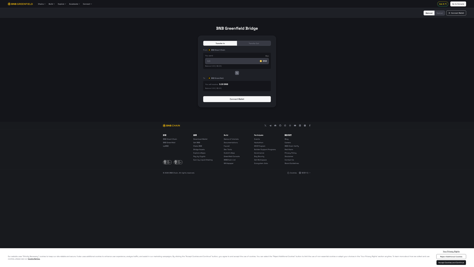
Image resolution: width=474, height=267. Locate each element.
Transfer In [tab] (220, 43)
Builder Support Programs (265, 149)
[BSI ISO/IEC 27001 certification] (167, 162)
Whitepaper (228, 163)
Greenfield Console (232, 156)
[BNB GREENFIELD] (20, 4)
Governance (259, 153)
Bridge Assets (199, 149)
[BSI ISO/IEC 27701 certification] (178, 162)
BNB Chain (173, 173)
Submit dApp (229, 153)
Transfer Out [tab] (254, 43)
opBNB (165, 146)
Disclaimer (289, 156)
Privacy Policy (290, 153)
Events (257, 139)
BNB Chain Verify (292, 146)
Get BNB (196, 143)
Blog (286, 139)
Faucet (227, 146)
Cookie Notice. (34, 259)
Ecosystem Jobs (261, 163)
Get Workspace (260, 160)
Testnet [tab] (439, 13)
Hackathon (258, 143)
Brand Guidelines (292, 163)
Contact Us (289, 160)
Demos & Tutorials (231, 139)
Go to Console (458, 4)
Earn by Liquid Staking (203, 160)
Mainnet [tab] (429, 13)
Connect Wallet (457, 13)
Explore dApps (199, 153)
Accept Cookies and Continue (451, 262)
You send (209, 56)
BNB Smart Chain (170, 139)
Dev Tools (228, 149)
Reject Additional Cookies (451, 257)
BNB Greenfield (169, 143)
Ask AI (441, 4)
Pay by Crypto (199, 156)
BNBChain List (230, 160)
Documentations (231, 143)
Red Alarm (289, 149)
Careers (288, 143)
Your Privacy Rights (451, 251)
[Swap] (237, 73)
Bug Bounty (259, 156)
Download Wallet (200, 139)
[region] (237, 257)
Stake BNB (197, 146)
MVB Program (259, 146)
